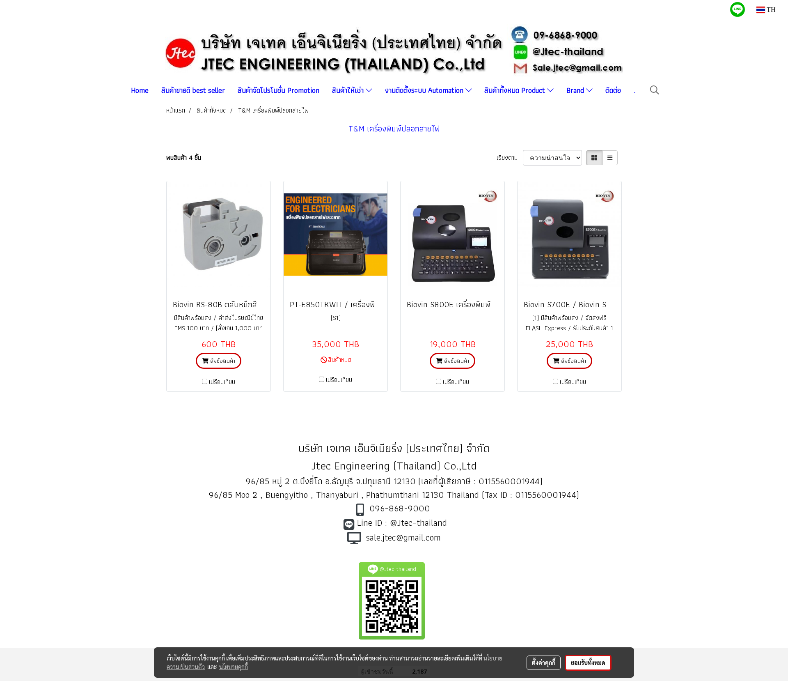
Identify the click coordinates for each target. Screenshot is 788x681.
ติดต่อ (613, 90)
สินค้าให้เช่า (349, 90)
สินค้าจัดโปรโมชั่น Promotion (278, 90)
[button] (655, 90)
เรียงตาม (510, 158)
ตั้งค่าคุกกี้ (543, 662)
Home (140, 90)
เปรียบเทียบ (222, 382)
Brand (576, 90)
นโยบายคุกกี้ (233, 666)
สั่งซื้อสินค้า (221, 360)
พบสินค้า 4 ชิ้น (183, 158)
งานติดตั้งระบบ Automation (425, 90)
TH (770, 9)
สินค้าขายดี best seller (193, 90)
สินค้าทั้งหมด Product (515, 90)
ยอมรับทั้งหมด (588, 662)
